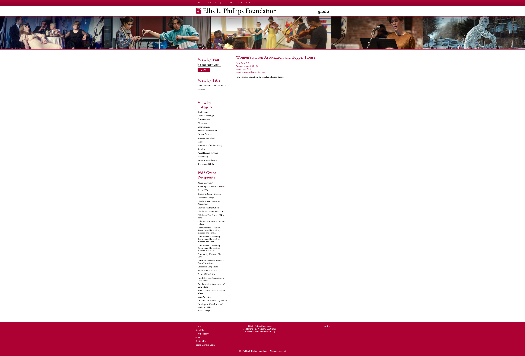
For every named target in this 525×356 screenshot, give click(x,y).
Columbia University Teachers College (211, 223)
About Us (213, 3)
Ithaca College (204, 310)
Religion (201, 149)
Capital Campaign (206, 115)
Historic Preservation (207, 130)
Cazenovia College (206, 197)
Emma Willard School (208, 274)
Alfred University (205, 183)
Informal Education (206, 138)
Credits (326, 326)
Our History (203, 334)
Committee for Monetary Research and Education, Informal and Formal (209, 230)
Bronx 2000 (203, 190)
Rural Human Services (208, 153)
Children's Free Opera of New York (211, 216)
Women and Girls (206, 164)
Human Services (205, 134)
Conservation (204, 119)
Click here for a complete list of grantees (212, 87)
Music (200, 142)
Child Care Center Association (211, 211)
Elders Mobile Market (207, 270)
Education (202, 123)
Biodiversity (203, 112)
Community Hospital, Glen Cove (210, 255)
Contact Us (244, 3)
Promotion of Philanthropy (210, 145)
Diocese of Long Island (208, 267)
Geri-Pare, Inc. (204, 297)
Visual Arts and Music (208, 160)
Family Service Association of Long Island (211, 279)
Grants (229, 3)
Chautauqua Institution (208, 208)
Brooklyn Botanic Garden (209, 194)
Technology (203, 156)
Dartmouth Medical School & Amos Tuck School (211, 262)
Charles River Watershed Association (209, 203)
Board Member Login (205, 345)
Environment (204, 127)
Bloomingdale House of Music (211, 186)
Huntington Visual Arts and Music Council (210, 305)
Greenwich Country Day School (212, 300)
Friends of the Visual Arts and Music (211, 292)
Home (198, 3)
